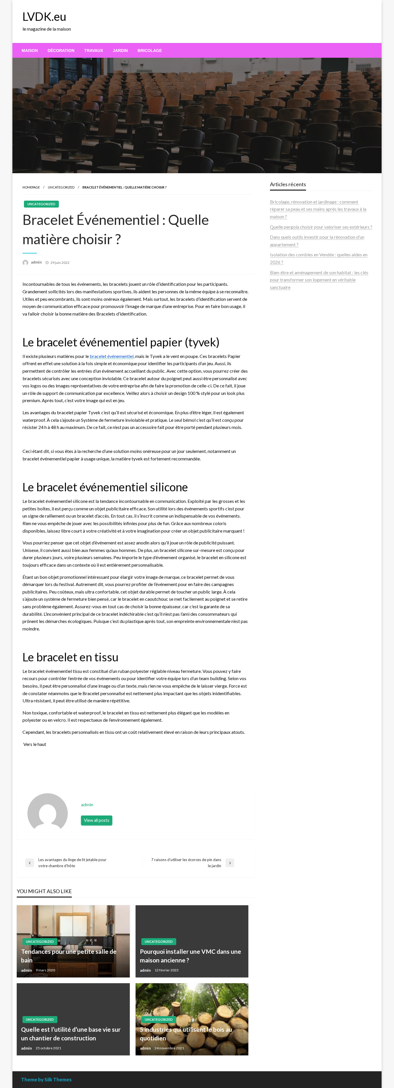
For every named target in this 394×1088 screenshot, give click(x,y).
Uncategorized (61, 187)
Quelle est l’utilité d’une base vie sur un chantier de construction (71, 1033)
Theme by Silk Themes (46, 1079)
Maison (30, 50)
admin (37, 262)
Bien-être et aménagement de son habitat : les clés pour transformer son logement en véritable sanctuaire (319, 280)
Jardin (120, 50)
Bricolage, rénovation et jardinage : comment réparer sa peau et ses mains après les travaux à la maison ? (318, 209)
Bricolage (150, 50)
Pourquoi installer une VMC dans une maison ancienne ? (190, 955)
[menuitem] (30, 50)
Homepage (31, 187)
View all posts (96, 820)
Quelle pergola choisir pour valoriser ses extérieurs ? (321, 226)
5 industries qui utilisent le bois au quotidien (186, 1033)
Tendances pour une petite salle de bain (69, 955)
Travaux (93, 50)
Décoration (61, 50)
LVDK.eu (44, 16)
